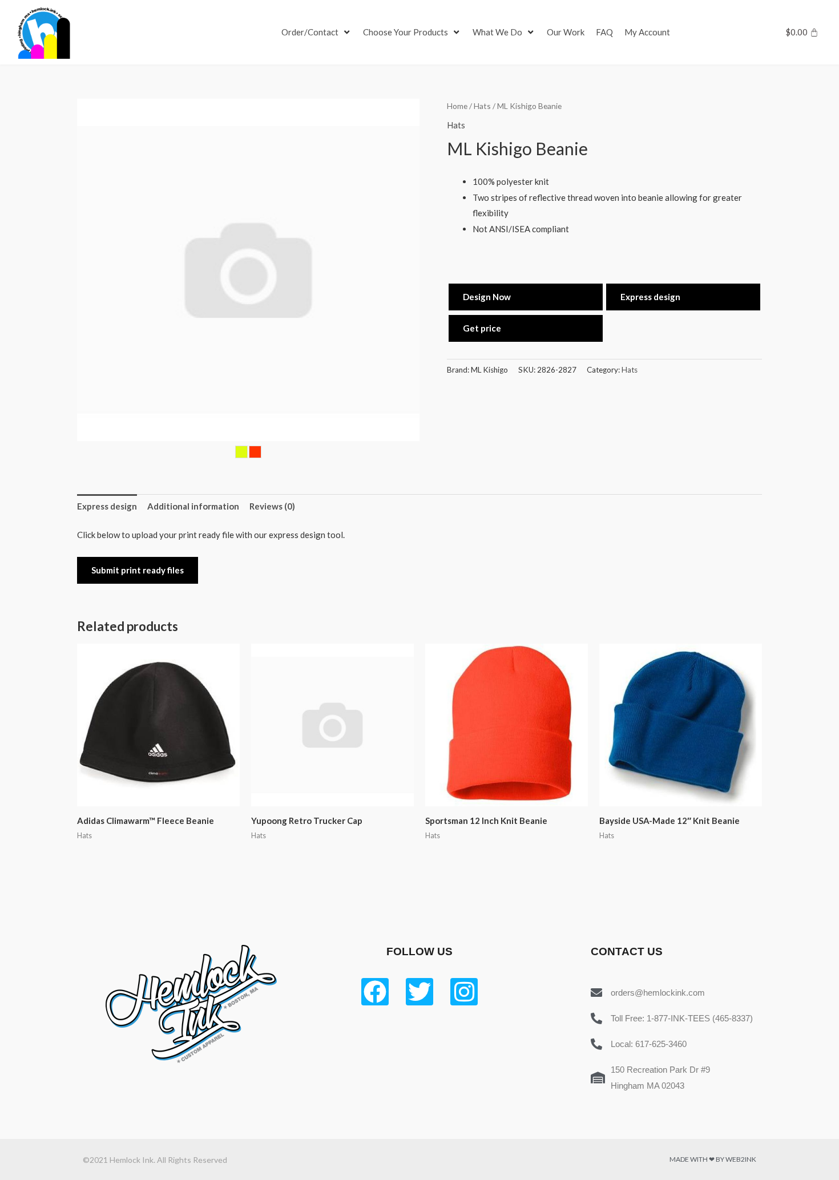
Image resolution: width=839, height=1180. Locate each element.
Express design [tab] (107, 506)
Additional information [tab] (193, 506)
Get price (482, 328)
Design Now (487, 297)
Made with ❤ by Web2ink (712, 1159)
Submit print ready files (137, 570)
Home (457, 106)
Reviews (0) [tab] (272, 506)
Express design (650, 297)
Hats (482, 106)
